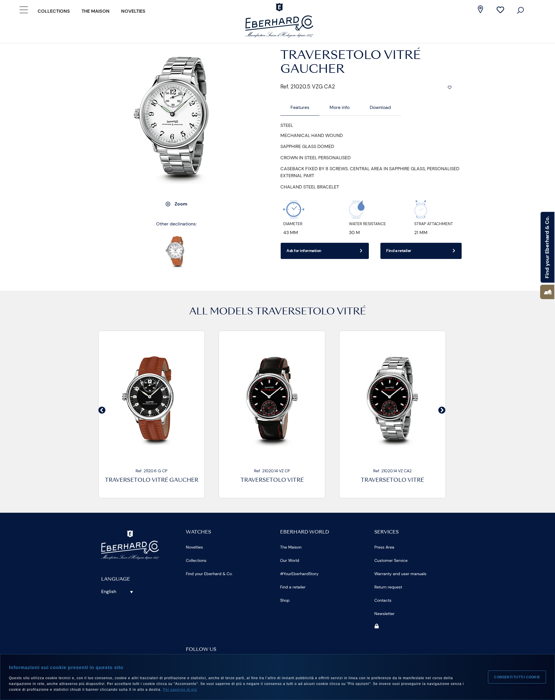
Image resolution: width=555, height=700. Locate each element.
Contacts (382, 600)
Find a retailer (293, 587)
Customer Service (391, 560)
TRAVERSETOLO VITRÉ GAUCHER (151, 480)
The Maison (96, 11)
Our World (289, 560)
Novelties (133, 11)
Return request (388, 587)
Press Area (384, 547)
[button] (547, 292)
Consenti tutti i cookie (517, 677)
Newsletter (384, 613)
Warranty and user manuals (400, 573)
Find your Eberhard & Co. (209, 573)
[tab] (299, 108)
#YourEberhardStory (299, 573)
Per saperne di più (180, 690)
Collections (54, 11)
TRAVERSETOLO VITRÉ (310, 312)
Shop (285, 600)
